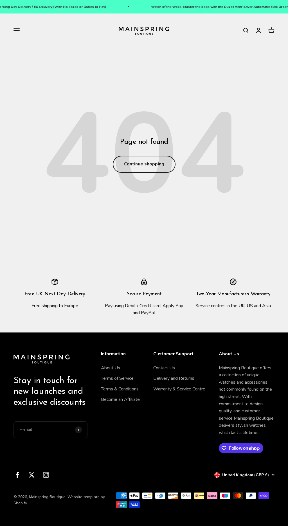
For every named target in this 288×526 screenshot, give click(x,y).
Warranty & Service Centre (179, 389)
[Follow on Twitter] (31, 475)
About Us (110, 368)
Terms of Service (117, 378)
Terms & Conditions (120, 389)
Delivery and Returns (173, 378)
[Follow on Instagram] (46, 475)
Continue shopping (144, 164)
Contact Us (164, 368)
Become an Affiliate (120, 399)
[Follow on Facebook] (17, 475)
